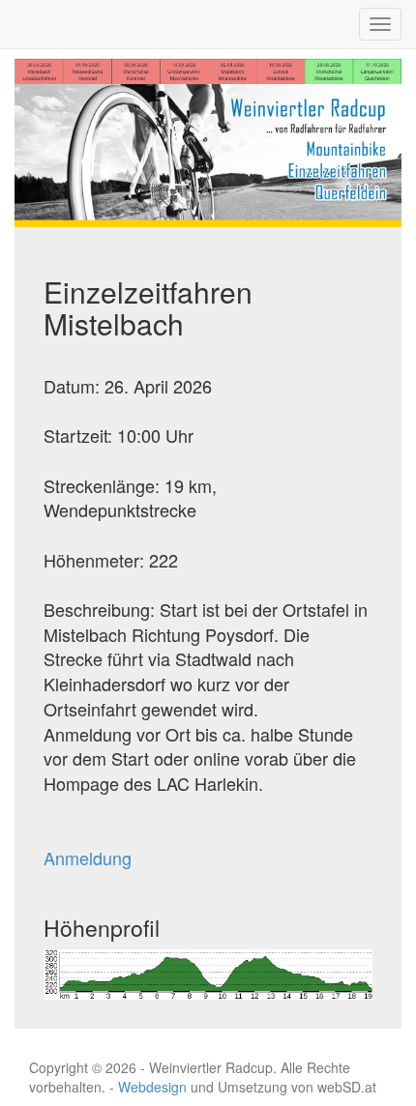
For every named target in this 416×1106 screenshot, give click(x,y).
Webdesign (152, 1086)
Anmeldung (88, 857)
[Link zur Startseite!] (208, 153)
